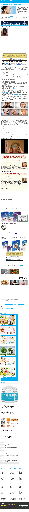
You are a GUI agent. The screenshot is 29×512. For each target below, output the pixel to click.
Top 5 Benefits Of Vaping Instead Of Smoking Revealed (7, 406)
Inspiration (11, 487)
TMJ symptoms (22, 77)
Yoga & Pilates (21, 480)
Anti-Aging (20, 472)
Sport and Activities (21, 497)
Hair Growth (20, 477)
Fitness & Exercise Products (4, 500)
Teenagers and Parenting (13, 498)
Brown (10, 300)
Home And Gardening (22, 498)
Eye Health (2, 472)
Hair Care (20, 470)
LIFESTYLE (21, 485)
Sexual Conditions (12, 476)
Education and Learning (22, 500)
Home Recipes (21, 493)
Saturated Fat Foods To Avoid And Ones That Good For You (8, 437)
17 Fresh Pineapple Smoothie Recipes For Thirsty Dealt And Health (9, 413)
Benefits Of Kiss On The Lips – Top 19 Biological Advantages (8, 411)
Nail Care (2, 486)
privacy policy (24, 507)
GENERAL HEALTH (3, 468)
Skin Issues (11, 471)
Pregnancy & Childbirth (3, 498)
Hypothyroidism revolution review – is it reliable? (7, 430)
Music (20, 486)
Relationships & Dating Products (14, 500)
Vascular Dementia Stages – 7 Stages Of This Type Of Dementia (8, 355)
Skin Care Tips (2, 493)
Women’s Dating (12, 493)
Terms (21, 507)
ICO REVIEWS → (3, 379)
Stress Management (16, 299)
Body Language (12, 491)
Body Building (2, 479)
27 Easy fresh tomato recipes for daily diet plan (6, 436)
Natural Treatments (3, 497)
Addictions (11, 470)
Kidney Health (2, 480)
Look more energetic (4, 131)
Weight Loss (20, 479)
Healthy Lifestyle (12, 492)
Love (10, 486)
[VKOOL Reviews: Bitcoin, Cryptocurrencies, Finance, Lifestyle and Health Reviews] (3, 0)
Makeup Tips (20, 478)
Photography (20, 491)
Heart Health (2, 476)
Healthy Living (7, 299)
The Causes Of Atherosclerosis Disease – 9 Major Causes (8, 429)
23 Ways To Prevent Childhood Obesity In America (11, 455)
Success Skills (21, 494)
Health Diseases (12, 473)
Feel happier (3, 130)
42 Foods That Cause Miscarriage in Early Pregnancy (7, 324)
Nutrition (2, 487)
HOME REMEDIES (3, 485)
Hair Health (2, 491)
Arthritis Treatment (12, 477)
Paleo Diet (20, 476)
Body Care (4, 299)
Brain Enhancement (12, 479)
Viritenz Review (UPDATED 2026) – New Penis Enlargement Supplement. (9, 405)
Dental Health (2, 478)
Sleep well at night (4, 129)
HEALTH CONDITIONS (13, 468)
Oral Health (2, 473)
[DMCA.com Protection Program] (3, 505)
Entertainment (21, 492)
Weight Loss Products (3, 499)
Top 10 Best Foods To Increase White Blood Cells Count (7, 334)
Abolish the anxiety (4, 128)
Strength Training (3, 483)
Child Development (12, 494)
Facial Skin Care (2, 492)
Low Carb (2, 470)
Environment (20, 490)
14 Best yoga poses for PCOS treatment (6, 431)
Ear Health (2, 471)
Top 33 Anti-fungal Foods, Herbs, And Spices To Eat (7, 376)
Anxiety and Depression (13, 483)
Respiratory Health (12, 478)
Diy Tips (20, 487)
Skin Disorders (11, 472)
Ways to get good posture (5, 92)
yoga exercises (13, 88)
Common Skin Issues (12, 480)
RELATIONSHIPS (12, 485)
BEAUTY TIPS (21, 468)
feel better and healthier (17, 94)
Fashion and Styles (21, 483)
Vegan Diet (2, 490)
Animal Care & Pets (21, 499)
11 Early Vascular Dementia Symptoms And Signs (7, 412)
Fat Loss (20, 471)
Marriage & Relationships (13, 499)
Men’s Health (2, 477)
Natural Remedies (11, 299)
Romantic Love (12, 490)
